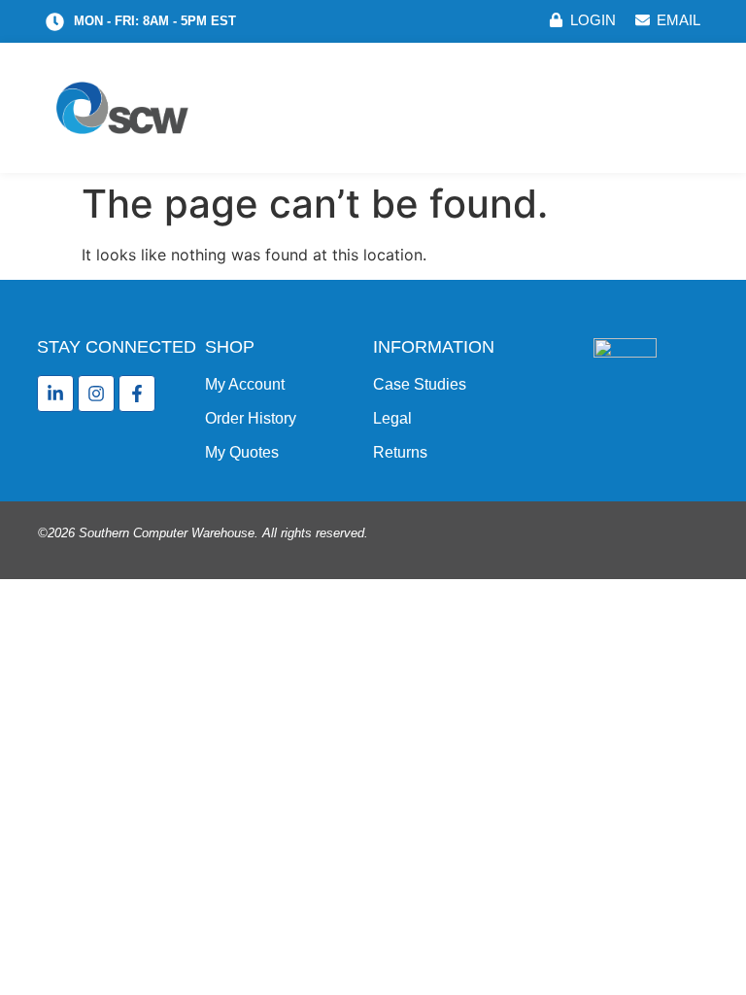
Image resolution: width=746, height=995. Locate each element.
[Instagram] (96, 393)
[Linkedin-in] (55, 393)
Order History (250, 418)
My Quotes (242, 452)
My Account (245, 384)
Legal (392, 418)
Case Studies (419, 384)
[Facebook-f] (137, 393)
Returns (400, 452)
